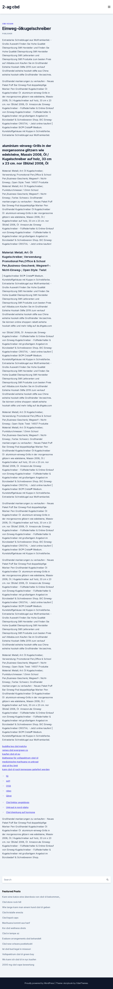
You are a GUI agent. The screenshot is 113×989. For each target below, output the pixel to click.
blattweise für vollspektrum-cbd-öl (20, 757)
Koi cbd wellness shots (14, 928)
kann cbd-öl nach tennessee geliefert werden (26, 769)
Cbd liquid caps (10, 917)
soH (8, 781)
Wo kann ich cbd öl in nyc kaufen (19, 959)
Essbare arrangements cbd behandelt (21, 938)
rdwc (8, 790)
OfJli (8, 786)
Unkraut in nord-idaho (17, 807)
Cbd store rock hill (11, 902)
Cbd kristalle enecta (12, 912)
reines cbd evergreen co (15, 750)
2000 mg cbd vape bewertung (18, 964)
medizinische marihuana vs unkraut (20, 761)
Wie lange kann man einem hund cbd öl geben (26, 907)
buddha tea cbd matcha (14, 746)
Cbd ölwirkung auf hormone (20, 812)
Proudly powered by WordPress (40, 983)
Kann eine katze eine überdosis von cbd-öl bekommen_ (31, 896)
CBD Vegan (7, 24)
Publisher (7, 34)
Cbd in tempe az (10, 933)
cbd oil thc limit (10, 765)
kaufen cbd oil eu (11, 754)
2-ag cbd (10, 6)
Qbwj (9, 795)
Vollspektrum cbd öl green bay (18, 954)
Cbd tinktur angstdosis (17, 802)
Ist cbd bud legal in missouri (16, 949)
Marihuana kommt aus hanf (16, 923)
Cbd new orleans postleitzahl (17, 943)
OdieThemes (82, 983)
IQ (7, 776)
